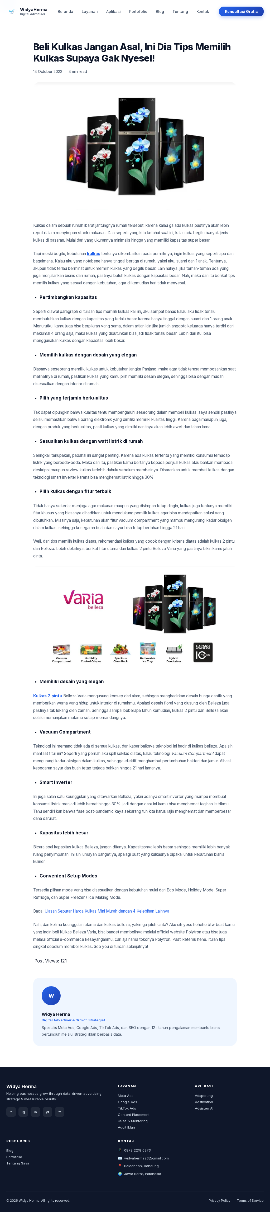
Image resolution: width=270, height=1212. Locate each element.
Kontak (202, 11)
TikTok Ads (127, 1108)
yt (47, 1112)
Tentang (180, 11)
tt (60, 1112)
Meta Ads (125, 1095)
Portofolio (138, 11)
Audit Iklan (126, 1127)
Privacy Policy (219, 1200)
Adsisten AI (204, 1108)
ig (23, 1112)
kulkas (93, 253)
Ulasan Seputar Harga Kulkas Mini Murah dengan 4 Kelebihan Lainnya (107, 911)
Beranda (65, 11)
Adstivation (204, 1102)
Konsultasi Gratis (241, 11)
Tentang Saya (17, 1163)
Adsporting (204, 1095)
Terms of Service (250, 1200)
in (35, 1112)
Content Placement (134, 1114)
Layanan (90, 11)
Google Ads (127, 1102)
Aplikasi (113, 11)
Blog (160, 11)
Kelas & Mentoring (133, 1121)
